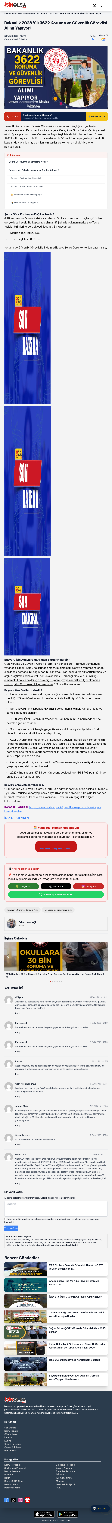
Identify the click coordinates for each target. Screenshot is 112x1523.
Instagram (91, 886)
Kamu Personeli (12, 1464)
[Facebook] (6, 1500)
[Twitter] (13, 1500)
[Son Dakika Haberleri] (94, 5)
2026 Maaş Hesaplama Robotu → (56, 848)
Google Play (26, 886)
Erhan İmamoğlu (28, 922)
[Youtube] (27, 1500)
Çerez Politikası (12, 1447)
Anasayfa (8, 13)
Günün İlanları (11, 1434)
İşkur (7, 1477)
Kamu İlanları (11, 1431)
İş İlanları (60, 1474)
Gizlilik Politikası (12, 1444)
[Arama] (100, 5)
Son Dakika (10, 1427)
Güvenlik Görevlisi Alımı (24, 13)
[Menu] (106, 5)
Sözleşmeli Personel (15, 1468)
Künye (7, 1440)
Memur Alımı (11, 1484)
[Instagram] (20, 1500)
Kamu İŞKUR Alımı (13, 1481)
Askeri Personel (64, 1468)
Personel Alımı (12, 1487)
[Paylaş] (93, 39)
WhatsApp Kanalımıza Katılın (58, 894)
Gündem (8, 1474)
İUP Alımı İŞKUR (64, 1477)
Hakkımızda (10, 1450)
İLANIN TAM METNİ (16, 817)
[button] (104, 956)
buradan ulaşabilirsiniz (67, 1245)
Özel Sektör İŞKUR (65, 1484)
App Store (58, 886)
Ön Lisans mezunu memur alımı (58, 910)
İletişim (8, 1437)
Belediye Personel (65, 1464)
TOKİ (58, 1487)
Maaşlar (60, 1481)
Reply (17, 1013)
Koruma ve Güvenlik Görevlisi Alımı (22, 910)
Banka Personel (12, 1471)
